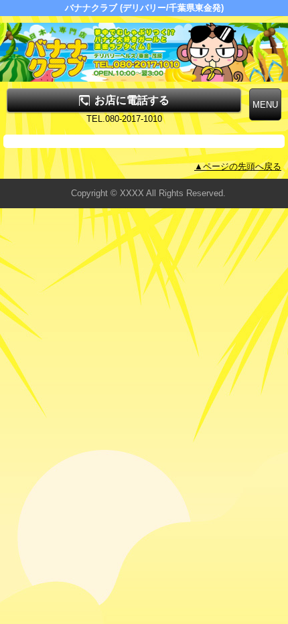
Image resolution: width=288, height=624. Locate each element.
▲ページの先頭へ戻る (237, 166)
